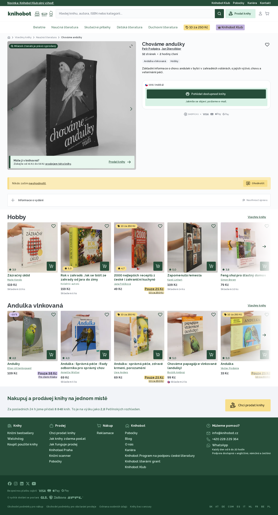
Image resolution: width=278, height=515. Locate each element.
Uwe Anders (121, 372)
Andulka (227, 364)
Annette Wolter (70, 372)
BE (263, 506)
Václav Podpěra (230, 368)
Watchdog (15, 439)
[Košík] (267, 13)
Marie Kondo (14, 279)
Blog (128, 439)
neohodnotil (37, 183)
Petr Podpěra (151, 48)
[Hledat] (219, 13)
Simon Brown (228, 279)
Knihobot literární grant (142, 461)
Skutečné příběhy (97, 27)
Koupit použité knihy (22, 444)
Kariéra (130, 450)
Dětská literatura (130, 27)
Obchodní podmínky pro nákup (25, 506)
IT (244, 506)
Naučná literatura (64, 27)
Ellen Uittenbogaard (19, 368)
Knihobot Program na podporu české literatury (160, 456)
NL (250, 506)
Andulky (13, 364)
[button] (71, 105)
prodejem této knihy (58, 164)
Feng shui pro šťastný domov (243, 275)
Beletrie (39, 27)
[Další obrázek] (131, 108)
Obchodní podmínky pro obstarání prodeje (71, 506)
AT (217, 506)
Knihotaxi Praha (61, 450)
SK (211, 506)
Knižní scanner (60, 456)
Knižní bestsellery (20, 433)
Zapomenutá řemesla (184, 275)
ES (238, 506)
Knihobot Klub (135, 467)
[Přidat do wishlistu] (267, 44)
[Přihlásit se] (260, 13)
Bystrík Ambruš (176, 372)
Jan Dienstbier (171, 48)
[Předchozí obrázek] (12, 108)
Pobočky (55, 461)
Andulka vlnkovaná (35, 305)
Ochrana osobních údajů (113, 506)
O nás (129, 444)
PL (269, 506)
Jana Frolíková (122, 284)
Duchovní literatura (163, 27)
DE (223, 506)
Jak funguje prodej (63, 444)
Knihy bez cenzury (140, 506)
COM (231, 506)
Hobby (16, 216)
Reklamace (105, 433)
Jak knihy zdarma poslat (67, 439)
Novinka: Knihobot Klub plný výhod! (30, 3)
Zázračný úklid (18, 275)
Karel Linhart (174, 279)
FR (256, 506)
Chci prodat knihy (62, 433)
